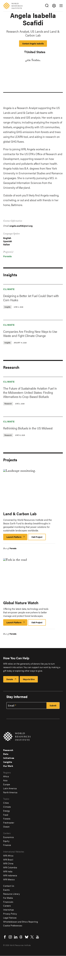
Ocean (6, 826)
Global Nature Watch (20, 602)
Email (11, 705)
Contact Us (8, 885)
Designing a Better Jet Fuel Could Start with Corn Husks (31, 297)
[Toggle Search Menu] (47, 5)
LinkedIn (15, 937)
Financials (8, 901)
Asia (5, 780)
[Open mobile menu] (61, 5)
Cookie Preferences (12, 925)
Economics (8, 837)
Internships (8, 909)
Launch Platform (16, 537)
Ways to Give (29, 679)
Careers (7, 905)
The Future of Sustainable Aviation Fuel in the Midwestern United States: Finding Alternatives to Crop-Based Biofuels (30, 392)
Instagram (10, 937)
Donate (9, 679)
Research (8, 750)
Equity (6, 841)
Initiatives (8, 757)
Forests (7, 256)
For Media (8, 897)
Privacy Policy (10, 913)
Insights (7, 761)
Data (5, 753)
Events (6, 889)
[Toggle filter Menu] (54, 5)
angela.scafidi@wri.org (21, 225)
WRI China (8, 863)
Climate (9, 289)
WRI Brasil (8, 859)
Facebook (4, 937)
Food (5, 814)
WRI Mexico (9, 879)
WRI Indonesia (10, 875)
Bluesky (26, 937)
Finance (7, 845)
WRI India (7, 871)
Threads (21, 937)
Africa (6, 776)
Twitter (32, 937)
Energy (6, 810)
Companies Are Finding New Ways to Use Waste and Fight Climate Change (30, 333)
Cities (6, 802)
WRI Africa (8, 855)
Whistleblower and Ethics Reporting (20, 921)
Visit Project (36, 536)
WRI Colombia (10, 867)
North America (10, 792)
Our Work (8, 765)
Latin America (10, 788)
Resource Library (11, 893)
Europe (6, 784)
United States (35, 51)
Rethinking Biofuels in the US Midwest (28, 428)
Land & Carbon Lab (20, 513)
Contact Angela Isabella (33, 43)
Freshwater (8, 822)
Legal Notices (10, 917)
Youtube (37, 937)
